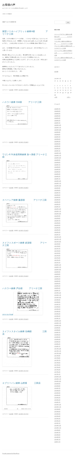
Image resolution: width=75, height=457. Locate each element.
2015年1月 (57, 423)
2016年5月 (57, 393)
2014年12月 (57, 425)
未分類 (11, 90)
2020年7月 (57, 276)
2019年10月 (57, 297)
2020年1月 (57, 290)
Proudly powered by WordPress (10, 453)
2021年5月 (57, 253)
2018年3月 (57, 342)
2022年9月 (57, 216)
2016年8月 (57, 386)
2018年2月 (57, 344)
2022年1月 (57, 234)
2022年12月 (57, 209)
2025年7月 (57, 137)
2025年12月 (57, 125)
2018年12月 (57, 321)
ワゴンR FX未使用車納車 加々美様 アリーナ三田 (24, 155)
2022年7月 (57, 220)
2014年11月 (57, 428)
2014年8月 (57, 430)
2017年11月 (57, 351)
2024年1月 (57, 179)
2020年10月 (57, 269)
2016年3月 (57, 397)
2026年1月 (57, 123)
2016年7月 (57, 388)
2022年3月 (57, 230)
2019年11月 (57, 295)
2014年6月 (57, 435)
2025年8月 (57, 134)
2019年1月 (57, 318)
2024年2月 (57, 176)
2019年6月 (57, 307)
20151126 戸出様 (7, 314)
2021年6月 (57, 251)
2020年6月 (57, 279)
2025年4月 (57, 144)
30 (55, 95)
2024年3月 (57, 174)
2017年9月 (57, 356)
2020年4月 (57, 283)
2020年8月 (57, 274)
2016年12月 (57, 376)
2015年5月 (57, 414)
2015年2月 (57, 421)
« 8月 (55, 97)
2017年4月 (57, 367)
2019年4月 (57, 311)
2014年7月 (57, 432)
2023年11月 (57, 183)
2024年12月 (57, 153)
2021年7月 (57, 248)
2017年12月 (57, 349)
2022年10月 (57, 213)
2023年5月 (57, 197)
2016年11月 (57, 379)
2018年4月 (57, 339)
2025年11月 (57, 127)
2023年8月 (57, 190)
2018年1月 (57, 346)
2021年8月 (57, 246)
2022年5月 (57, 225)
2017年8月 (57, 358)
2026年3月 (57, 118)
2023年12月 (57, 181)
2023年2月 (57, 204)
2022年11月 (57, 211)
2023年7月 (57, 193)
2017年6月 (57, 362)
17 (57, 90)
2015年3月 (57, 418)
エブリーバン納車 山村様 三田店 (21, 382)
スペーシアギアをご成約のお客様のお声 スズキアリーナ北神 (63, 36)
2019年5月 (57, 309)
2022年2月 (57, 232)
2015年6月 (57, 411)
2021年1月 (57, 262)
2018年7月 (57, 332)
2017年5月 (57, 365)
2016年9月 (57, 383)
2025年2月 (57, 148)
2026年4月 (57, 116)
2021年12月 (57, 237)
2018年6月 (57, 335)
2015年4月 (57, 416)
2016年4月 (57, 395)
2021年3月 (57, 258)
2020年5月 (57, 281)
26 (63, 92)
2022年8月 (57, 218)
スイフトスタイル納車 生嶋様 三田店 (24, 332)
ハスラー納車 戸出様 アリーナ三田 (22, 288)
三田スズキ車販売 (7, 14)
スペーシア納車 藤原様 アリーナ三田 (24, 199)
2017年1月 (57, 374)
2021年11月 (57, 239)
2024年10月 (57, 158)
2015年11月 (57, 407)
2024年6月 (57, 167)
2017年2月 (57, 372)
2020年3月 (57, 286)
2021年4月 (57, 255)
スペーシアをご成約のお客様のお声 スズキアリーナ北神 (63, 53)
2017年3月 (57, 369)
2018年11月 (57, 323)
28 (68, 92)
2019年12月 (57, 293)
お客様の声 (8, 4)
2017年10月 (57, 353)
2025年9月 (57, 132)
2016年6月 (57, 390)
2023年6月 (57, 195)
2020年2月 (57, 288)
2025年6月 (57, 139)
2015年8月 (57, 409)
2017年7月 (57, 360)
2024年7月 (57, 165)
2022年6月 (57, 223)
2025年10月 (57, 130)
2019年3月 (57, 314)
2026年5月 (57, 113)
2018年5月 (57, 337)
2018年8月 (57, 330)
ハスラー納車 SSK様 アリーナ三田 (22, 101)
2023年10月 (57, 186)
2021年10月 (57, 241)
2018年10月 (57, 325)
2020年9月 (57, 272)
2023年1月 (57, 206)
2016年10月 (57, 381)
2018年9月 (57, 328)
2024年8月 (57, 162)
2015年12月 (57, 404)
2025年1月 (57, 151)
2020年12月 (57, 265)
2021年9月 (57, 244)
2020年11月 (57, 267)
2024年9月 (57, 160)
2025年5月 (57, 141)
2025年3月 (57, 146)
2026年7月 (57, 109)
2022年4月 (57, 227)
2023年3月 (57, 202)
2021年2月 (57, 260)
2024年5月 (57, 169)
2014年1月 (57, 439)
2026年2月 (57, 120)
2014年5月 (57, 437)
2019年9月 (57, 300)
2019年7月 (57, 304)
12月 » (68, 97)
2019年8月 (57, 302)
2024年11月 (57, 155)
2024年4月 (57, 172)
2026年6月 (57, 111)
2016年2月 (57, 400)
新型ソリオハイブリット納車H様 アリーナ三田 (25, 32)
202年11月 (57, 442)
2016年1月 (57, 402)
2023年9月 (57, 188)
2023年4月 (57, 200)
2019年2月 (57, 316)
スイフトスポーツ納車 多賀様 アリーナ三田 (24, 244)
